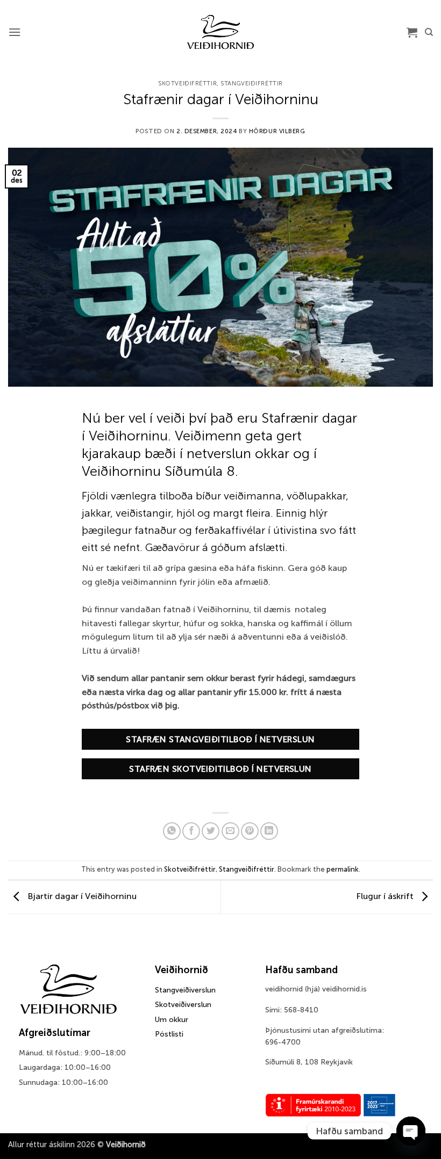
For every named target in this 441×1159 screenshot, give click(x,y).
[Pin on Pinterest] (250, 831)
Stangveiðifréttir (251, 83)
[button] (14, 32)
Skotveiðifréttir (187, 83)
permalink (342, 869)
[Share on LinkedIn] (269, 831)
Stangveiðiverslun (185, 990)
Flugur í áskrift (386, 897)
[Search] (429, 32)
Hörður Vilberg (277, 131)
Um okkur (171, 1019)
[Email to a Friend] (230, 831)
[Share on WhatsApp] (172, 831)
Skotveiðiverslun (183, 1004)
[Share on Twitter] (210, 831)
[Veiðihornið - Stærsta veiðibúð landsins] (220, 32)
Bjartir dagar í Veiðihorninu (81, 897)
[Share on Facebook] (191, 831)
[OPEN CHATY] (410, 1131)
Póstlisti (169, 1034)
